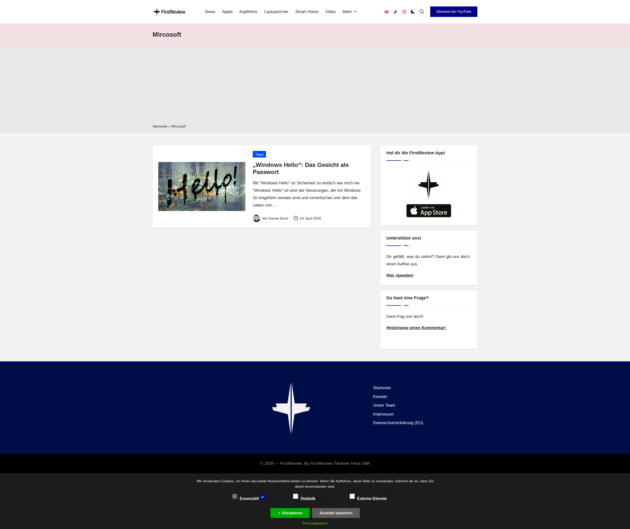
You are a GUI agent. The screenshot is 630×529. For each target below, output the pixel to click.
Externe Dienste (372, 498)
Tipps (259, 154)
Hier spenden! (400, 275)
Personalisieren (315, 523)
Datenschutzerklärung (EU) (398, 422)
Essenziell (250, 498)
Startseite (160, 126)
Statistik (308, 498)
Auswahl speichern (335, 513)
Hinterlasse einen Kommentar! (416, 327)
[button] (453, 11)
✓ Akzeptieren (290, 513)
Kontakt (380, 396)
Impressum (383, 414)
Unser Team (384, 405)
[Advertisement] (315, 86)
